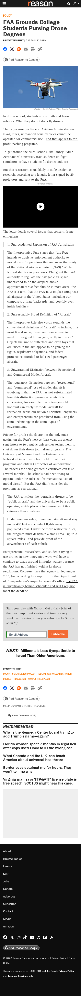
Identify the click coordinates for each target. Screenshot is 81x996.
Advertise (9, 896)
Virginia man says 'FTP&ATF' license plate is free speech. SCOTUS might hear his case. (40, 781)
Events (7, 866)
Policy (7, 15)
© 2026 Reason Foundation (18, 958)
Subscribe (58, 634)
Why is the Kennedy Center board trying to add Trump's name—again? (38, 734)
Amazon (8, 926)
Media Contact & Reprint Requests (24, 706)
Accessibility (42, 958)
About (7, 851)
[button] (76, 3)
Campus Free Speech (39, 679)
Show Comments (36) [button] (23, 715)
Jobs (6, 881)
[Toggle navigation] (4, 4)
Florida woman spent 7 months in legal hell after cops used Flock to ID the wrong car (39, 745)
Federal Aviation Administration (55, 673)
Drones (7, 679)
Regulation (20, 679)
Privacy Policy (59, 958)
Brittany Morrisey (13, 40)
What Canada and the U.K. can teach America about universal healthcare (34, 757)
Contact (8, 911)
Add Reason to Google (23, 59)
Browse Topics (12, 859)
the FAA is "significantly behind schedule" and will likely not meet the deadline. (40, 586)
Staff (6, 874)
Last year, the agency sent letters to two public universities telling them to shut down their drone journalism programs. (39, 444)
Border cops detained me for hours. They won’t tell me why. (37, 769)
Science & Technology (23, 673)
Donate (8, 889)
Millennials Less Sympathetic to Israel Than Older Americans (40, 653)
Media (7, 919)
